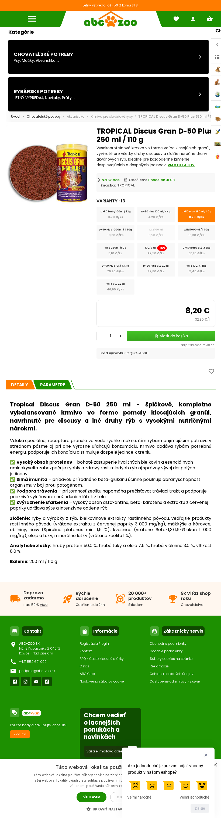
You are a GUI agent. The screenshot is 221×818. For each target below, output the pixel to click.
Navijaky (52, 97)
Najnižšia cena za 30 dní (198, 345)
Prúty (67, 97)
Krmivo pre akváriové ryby (112, 116)
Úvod (15, 116)
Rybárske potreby (38, 91)
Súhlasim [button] (91, 797)
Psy (17, 60)
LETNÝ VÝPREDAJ (28, 97)
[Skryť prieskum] (206, 755)
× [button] (215, 765)
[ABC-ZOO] (110, 19)
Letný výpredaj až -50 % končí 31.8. (111, 5)
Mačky (28, 60)
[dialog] (110, 788)
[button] (111, 809)
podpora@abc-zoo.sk (37, 670)
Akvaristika (46, 60)
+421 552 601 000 (33, 661)
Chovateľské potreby (43, 54)
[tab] (19, 384)
